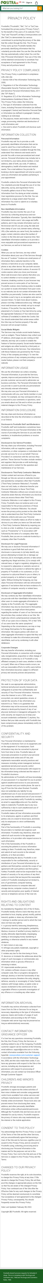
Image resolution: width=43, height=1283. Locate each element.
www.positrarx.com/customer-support (24, 1055)
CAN (23, 2)
